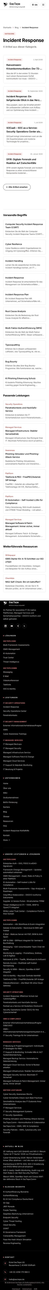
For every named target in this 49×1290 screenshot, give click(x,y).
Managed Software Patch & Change (18, 757)
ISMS (5, 730)
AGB (35, 1289)
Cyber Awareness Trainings (14, 734)
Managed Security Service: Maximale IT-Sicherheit (20, 1076)
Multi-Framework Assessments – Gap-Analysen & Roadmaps (24, 889)
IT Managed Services (13, 740)
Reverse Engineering (12, 1243)
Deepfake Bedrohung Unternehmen (18, 1214)
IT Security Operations (14, 703)
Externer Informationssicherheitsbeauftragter (22, 725)
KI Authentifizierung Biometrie (15, 1192)
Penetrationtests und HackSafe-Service (20, 1002)
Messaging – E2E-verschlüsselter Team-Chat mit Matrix (24, 948)
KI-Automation (9, 653)
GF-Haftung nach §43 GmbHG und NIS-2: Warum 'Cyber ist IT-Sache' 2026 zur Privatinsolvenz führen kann (24, 1152)
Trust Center (8, 657)
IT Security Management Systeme (17, 1111)
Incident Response (11, 707)
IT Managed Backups (12, 744)
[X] (24, 626)
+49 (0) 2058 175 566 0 (19, 1272)
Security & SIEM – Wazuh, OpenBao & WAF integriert (21, 970)
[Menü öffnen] (43, 4)
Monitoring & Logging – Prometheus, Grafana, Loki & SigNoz (22, 954)
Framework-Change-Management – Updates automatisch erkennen (22, 871)
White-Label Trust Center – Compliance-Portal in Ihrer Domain (23, 912)
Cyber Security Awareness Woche (17, 1094)
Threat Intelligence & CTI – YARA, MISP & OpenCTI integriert (21, 906)
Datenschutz (27, 1289)
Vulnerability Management (14, 1236)
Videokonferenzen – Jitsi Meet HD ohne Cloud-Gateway (23, 984)
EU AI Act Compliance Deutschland (18, 1199)
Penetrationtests (10, 715)
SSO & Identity (9, 689)
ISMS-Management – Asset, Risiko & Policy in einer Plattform (22, 877)
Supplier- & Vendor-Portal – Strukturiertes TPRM (23, 901)
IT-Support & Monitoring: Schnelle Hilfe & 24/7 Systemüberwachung (23, 1053)
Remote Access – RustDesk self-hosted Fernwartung (20, 964)
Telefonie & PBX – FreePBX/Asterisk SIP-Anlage (23, 979)
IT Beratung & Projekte (12, 769)
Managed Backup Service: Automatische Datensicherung (20, 1059)
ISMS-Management (11, 649)
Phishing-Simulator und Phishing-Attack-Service (23, 1119)
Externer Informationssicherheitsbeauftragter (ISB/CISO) (22, 1024)
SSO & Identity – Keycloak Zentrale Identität (22, 975)
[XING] (18, 626)
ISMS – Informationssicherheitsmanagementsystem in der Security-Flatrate (24, 1030)
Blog (17, 27)
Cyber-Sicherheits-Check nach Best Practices (22, 1098)
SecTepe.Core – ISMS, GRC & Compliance (21, 1126)
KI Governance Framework (14, 1232)
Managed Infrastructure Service (16, 752)
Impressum (16, 1289)
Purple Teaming (9, 1210)
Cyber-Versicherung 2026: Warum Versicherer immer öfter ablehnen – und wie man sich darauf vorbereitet (23, 1159)
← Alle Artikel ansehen (17, 187)
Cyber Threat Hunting (12, 1221)
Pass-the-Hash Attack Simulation (17, 1239)
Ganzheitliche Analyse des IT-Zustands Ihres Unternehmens (22, 1102)
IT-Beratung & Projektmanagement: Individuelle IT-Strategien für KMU (23, 1047)
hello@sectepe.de (16, 1279)
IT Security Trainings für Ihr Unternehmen (20, 1035)
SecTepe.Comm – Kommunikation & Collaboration (24, 1122)
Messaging (8, 672)
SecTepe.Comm (10, 668)
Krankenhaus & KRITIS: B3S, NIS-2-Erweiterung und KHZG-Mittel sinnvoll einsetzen (23, 1165)
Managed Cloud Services (14, 761)
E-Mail (5, 676)
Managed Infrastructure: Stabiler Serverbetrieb (23, 1071)
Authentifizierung (10, 1195)
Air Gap (6, 1203)
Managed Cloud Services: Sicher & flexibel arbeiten (21, 1066)
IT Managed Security (12, 748)
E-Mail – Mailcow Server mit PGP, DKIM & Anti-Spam (23, 935)
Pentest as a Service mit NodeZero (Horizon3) (22, 1006)
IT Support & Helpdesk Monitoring (17, 765)
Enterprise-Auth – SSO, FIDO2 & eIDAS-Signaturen (20, 864)
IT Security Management (15, 722)
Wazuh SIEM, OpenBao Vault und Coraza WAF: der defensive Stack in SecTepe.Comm (23, 1177)
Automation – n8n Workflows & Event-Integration (24, 924)
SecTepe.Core (9, 641)
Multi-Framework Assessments (16, 645)
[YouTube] (11, 626)
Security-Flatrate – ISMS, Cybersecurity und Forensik (22, 1131)
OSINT (6, 1228)
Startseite (7, 27)
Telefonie (7, 684)
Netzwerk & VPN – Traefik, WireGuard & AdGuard (24, 959)
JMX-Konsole (9, 1206)
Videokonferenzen (11, 680)
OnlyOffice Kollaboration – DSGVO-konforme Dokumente (22, 896)
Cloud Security (9, 1225)
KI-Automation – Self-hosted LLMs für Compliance (19, 883)
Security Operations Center (14, 711)
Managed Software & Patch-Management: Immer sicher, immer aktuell (24, 1082)
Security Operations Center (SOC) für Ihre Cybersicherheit (21, 1011)
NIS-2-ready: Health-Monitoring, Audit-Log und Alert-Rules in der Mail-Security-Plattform (23, 1171)
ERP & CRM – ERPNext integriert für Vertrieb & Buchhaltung (23, 941)
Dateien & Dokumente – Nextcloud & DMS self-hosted (23, 929)
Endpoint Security (10, 1217)
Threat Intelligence (11, 662)
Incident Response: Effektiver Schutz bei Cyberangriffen (20, 997)
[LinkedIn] (5, 626)
